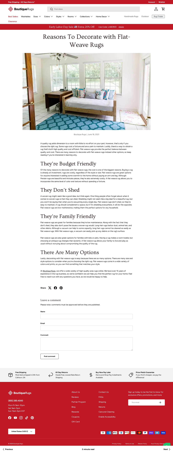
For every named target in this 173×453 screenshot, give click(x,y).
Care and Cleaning (106, 412)
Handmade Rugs (131, 16)
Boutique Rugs (49, 271)
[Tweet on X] (50, 288)
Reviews (75, 397)
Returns (102, 407)
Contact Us (104, 392)
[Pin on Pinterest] (61, 288)
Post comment (49, 356)
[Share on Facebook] (55, 288)
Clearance (12, 21)
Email (42, 323)
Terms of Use (129, 444)
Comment (44, 335)
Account (151, 2)
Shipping (102, 402)
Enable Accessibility (107, 417)
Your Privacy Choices (158, 444)
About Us (76, 392)
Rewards (75, 412)
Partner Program (79, 402)
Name (42, 311)
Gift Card (76, 422)
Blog (73, 407)
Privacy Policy (116, 444)
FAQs (101, 397)
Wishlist (162, 2)
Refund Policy (142, 444)
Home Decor (101, 16)
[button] (163, 9)
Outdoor (145, 16)
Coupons (75, 417)
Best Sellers (13, 16)
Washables (25, 16)
